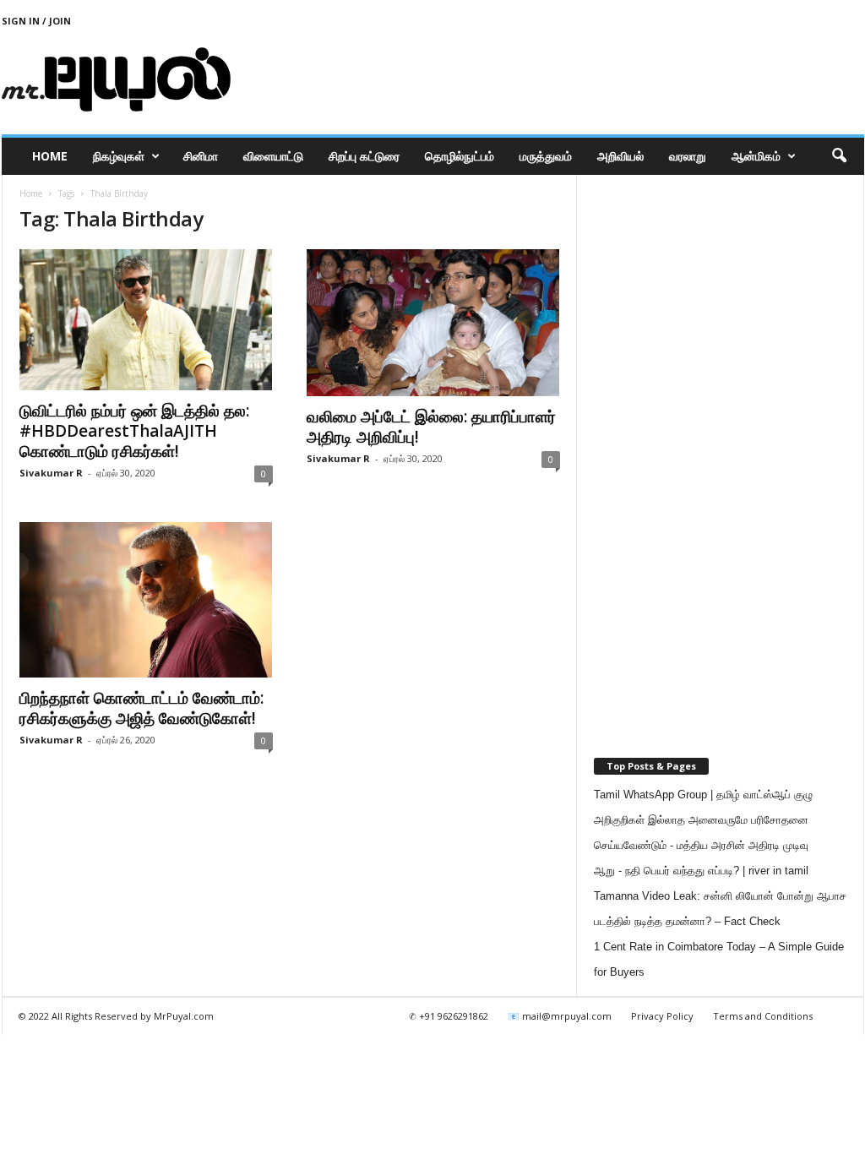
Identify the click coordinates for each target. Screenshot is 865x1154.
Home (50, 156)
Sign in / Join (36, 20)
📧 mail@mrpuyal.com (560, 1016)
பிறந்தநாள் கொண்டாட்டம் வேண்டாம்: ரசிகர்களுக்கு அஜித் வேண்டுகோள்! (141, 708)
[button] (838, 156)
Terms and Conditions (763, 1016)
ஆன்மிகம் (756, 156)
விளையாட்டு (273, 156)
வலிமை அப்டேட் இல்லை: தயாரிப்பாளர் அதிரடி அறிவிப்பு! (431, 427)
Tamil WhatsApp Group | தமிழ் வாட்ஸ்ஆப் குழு (703, 794)
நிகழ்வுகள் (118, 156)
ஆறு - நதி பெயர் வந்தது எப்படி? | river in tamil (701, 870)
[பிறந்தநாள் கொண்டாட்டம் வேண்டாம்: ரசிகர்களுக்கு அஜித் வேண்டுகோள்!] (146, 600)
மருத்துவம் (546, 156)
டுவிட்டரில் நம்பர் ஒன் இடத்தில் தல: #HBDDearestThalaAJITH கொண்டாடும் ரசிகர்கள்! (134, 431)
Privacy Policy (662, 1016)
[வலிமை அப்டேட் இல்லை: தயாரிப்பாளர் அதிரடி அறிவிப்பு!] (433, 322)
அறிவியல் (620, 156)
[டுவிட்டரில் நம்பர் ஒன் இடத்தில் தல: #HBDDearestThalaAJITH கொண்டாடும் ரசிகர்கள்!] (146, 319)
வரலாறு (687, 156)
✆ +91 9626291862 (448, 1016)
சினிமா (200, 156)
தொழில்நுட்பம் (459, 156)
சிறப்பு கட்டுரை (364, 156)
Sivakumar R (51, 472)
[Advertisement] (556, 79)
